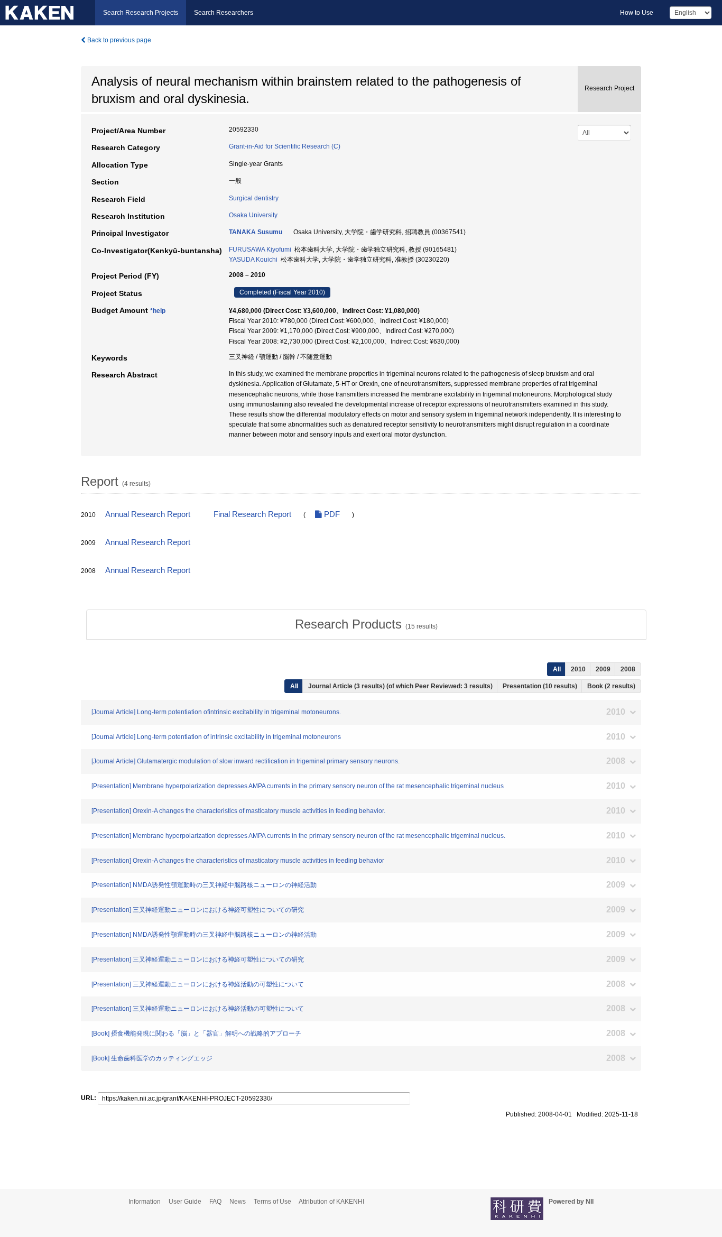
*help (157, 311)
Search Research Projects (140, 12)
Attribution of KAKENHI (331, 1201)
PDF (331, 514)
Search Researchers (223, 12)
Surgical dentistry (254, 198)
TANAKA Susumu (255, 232)
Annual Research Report (147, 514)
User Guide (185, 1201)
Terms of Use (272, 1201)
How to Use (636, 12)
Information (144, 1201)
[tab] (366, 624)
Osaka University (253, 215)
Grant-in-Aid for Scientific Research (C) (284, 146)
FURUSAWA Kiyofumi (260, 249)
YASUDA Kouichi (253, 259)
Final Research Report (252, 514)
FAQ (215, 1201)
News (237, 1201)
